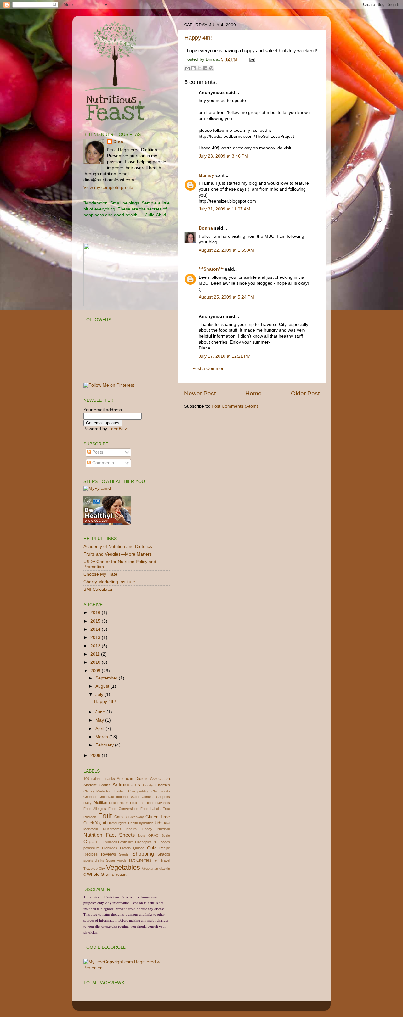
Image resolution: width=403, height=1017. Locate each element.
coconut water (127, 797)
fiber (150, 803)
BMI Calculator (98, 589)
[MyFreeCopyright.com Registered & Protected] (126, 967)
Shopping (143, 854)
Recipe (164, 848)
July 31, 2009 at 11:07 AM (224, 209)
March (102, 737)
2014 (96, 629)
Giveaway (136, 817)
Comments (102, 463)
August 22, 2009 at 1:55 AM (226, 250)
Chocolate (106, 797)
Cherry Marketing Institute (109, 581)
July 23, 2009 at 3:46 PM (223, 156)
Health (133, 823)
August (103, 686)
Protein (125, 848)
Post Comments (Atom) (235, 406)
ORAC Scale (159, 835)
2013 (96, 637)
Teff (156, 860)
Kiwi (167, 823)
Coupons (163, 797)
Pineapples (143, 842)
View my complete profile (108, 187)
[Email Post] (251, 59)
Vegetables (123, 867)
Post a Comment (209, 368)
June (100, 712)
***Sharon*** (211, 269)
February (105, 745)
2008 (96, 755)
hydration (146, 823)
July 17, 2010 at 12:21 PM (225, 356)
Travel (165, 860)
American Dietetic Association (143, 778)
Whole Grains (100, 874)
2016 (96, 612)
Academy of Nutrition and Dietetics (117, 546)
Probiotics (109, 848)
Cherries (162, 785)
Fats (142, 803)
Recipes (90, 854)
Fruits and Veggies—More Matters (117, 554)
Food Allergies (94, 809)
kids (158, 822)
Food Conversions (123, 809)
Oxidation (110, 842)
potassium (91, 848)
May (100, 720)
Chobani (89, 797)
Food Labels (150, 809)
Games (120, 817)
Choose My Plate (100, 574)
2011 (95, 654)
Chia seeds (160, 791)
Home (253, 393)
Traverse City (94, 868)
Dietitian (100, 803)
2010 (96, 662)
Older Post (305, 393)
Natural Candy (139, 829)
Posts (97, 452)
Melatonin (90, 829)
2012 (96, 646)
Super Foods (116, 860)
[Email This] (187, 68)
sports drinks (93, 860)
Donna (206, 228)
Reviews (108, 854)
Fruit (105, 816)
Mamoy (206, 175)
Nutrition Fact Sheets (109, 835)
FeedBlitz (117, 429)
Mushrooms (112, 829)
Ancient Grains (96, 785)
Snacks (163, 854)
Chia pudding (138, 791)
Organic (92, 841)
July (100, 694)
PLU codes (161, 842)
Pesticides (126, 842)
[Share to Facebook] (205, 68)
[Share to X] (199, 68)
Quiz (151, 848)
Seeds (124, 854)
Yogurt (120, 874)
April (100, 728)
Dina (118, 141)
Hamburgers (117, 823)
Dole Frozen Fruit (123, 803)
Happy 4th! (198, 38)
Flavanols (162, 803)
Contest (148, 797)
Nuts (141, 835)
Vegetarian (150, 868)
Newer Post (200, 393)
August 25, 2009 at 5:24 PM (226, 297)
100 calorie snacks (99, 778)
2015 (96, 621)
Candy (148, 785)
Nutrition (163, 829)
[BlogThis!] (193, 68)
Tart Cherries (139, 860)
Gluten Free (157, 816)
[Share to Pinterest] (211, 68)
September (107, 678)
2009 (96, 670)
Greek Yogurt (94, 823)
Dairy (87, 803)
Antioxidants (126, 784)
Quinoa (138, 848)
